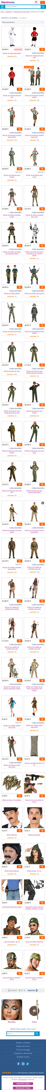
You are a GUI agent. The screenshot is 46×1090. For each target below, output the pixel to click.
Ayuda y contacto (23, 1043)
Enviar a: (36, 3)
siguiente (32, 990)
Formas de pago (23, 1050)
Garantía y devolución (23, 1053)
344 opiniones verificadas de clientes (31, 1073)
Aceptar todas (23, 1084)
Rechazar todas (23, 1088)
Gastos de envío (23, 1046)
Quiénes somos (23, 1057)
